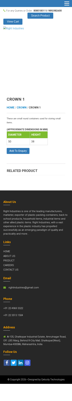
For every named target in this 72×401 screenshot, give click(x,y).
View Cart (13, 21)
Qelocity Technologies (53, 379)
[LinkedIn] (20, 363)
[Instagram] (27, 363)
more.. (25, 233)
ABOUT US (9, 256)
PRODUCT (9, 260)
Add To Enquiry (18, 150)
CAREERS (8, 265)
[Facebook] (7, 363)
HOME (6, 251)
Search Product (40, 15)
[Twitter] (14, 363)
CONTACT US (10, 269)
